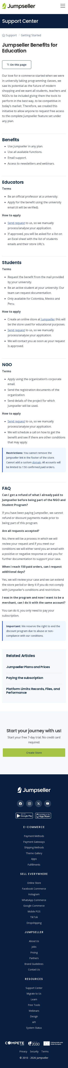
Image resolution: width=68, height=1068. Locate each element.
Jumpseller (48, 319)
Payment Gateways (34, 841)
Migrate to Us (34, 993)
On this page (18, 64)
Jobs (34, 946)
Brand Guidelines (34, 964)
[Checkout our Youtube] (47, 803)
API (34, 1022)
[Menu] (63, 6)
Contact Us (34, 969)
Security (34, 1051)
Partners (34, 958)
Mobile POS (34, 911)
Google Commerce (34, 905)
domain (36, 462)
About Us (34, 941)
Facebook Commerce (34, 888)
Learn (34, 999)
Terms (45, 1051)
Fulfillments (34, 864)
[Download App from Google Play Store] (24, 816)
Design (34, 1016)
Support (11, 35)
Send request (16, 223)
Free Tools (34, 1005)
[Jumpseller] (34, 790)
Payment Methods (34, 836)
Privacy (23, 1051)
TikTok (34, 917)
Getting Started (31, 35)
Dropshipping (34, 923)
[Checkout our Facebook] (20, 803)
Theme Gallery (34, 853)
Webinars (34, 1010)
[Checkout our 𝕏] (38, 803)
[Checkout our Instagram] (29, 803)
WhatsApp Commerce (34, 900)
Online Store (34, 883)
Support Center (34, 988)
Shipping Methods (34, 847)
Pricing (34, 952)
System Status (34, 1027)
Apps (34, 858)
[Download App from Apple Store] (43, 816)
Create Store (34, 752)
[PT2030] (34, 1043)
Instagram (34, 894)
